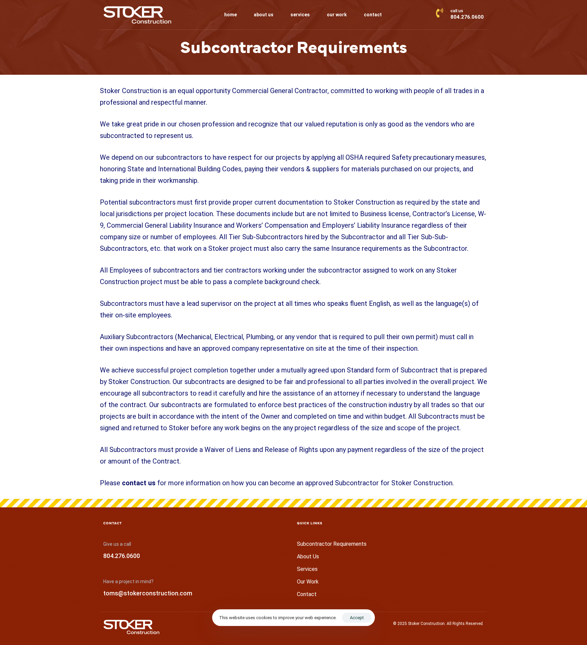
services (300, 14)
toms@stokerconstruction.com (147, 593)
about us (263, 14)
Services (307, 569)
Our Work (308, 581)
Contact (307, 594)
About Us (308, 556)
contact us (139, 483)
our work (337, 14)
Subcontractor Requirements (332, 544)
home (230, 14)
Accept (357, 617)
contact (373, 14)
